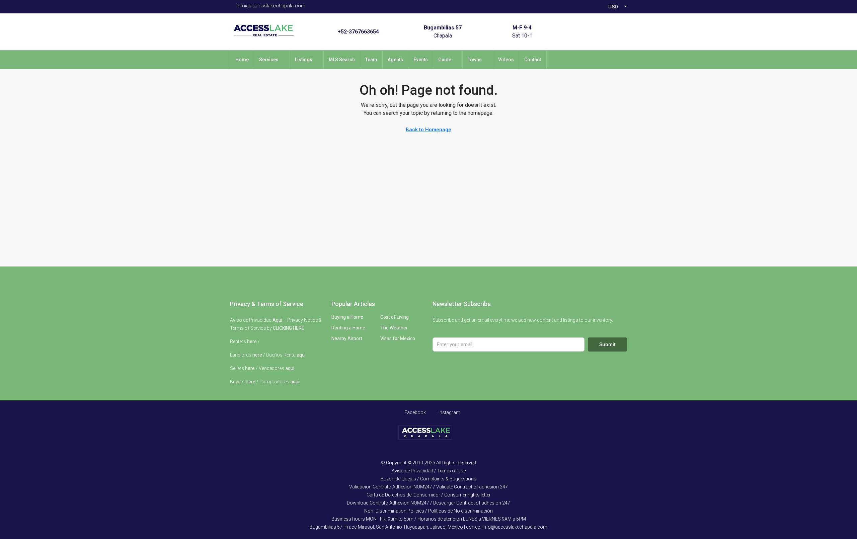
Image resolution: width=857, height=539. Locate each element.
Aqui (277, 320)
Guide (444, 59)
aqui (301, 355)
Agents (395, 59)
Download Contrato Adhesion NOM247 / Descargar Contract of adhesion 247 (428, 503)
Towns (475, 59)
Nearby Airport (346, 338)
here (252, 341)
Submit (607, 344)
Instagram (449, 412)
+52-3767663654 (358, 31)
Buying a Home (347, 317)
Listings (303, 59)
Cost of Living (394, 317)
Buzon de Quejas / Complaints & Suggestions (428, 478)
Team (371, 59)
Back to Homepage (428, 130)
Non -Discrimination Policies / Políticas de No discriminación (428, 511)
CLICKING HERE (288, 328)
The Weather (394, 327)
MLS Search (342, 59)
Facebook (414, 412)
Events (420, 59)
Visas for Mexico (397, 338)
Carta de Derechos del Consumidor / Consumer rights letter (429, 494)
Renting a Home (348, 327)
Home (242, 59)
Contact (532, 59)
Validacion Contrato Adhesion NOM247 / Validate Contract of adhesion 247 (428, 486)
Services (269, 59)
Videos (506, 59)
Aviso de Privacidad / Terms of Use (429, 470)
